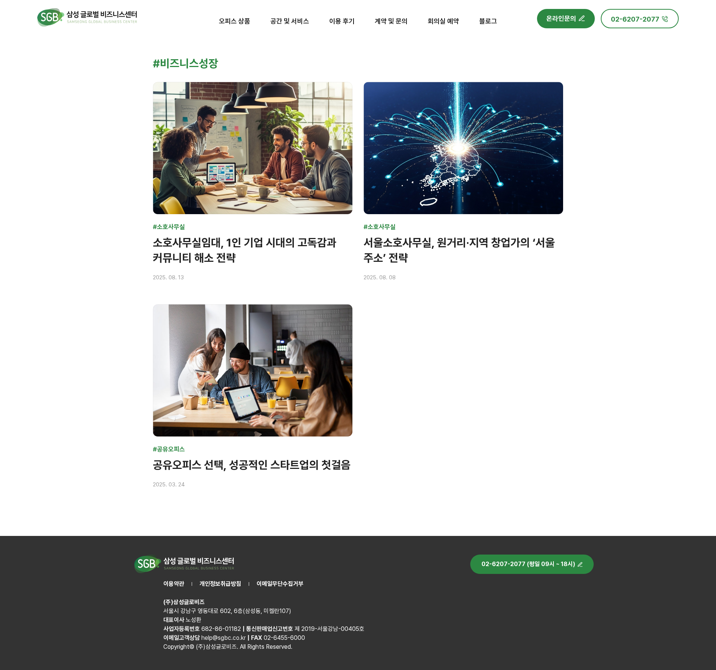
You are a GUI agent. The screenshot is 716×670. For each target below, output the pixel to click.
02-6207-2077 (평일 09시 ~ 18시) (528, 564)
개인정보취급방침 (220, 583)
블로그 (488, 21)
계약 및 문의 (391, 21)
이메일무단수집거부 (280, 583)
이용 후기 (342, 21)
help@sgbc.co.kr (223, 637)
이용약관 (173, 583)
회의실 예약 (443, 21)
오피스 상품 (234, 21)
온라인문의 (561, 18)
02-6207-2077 (635, 19)
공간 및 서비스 (289, 21)
